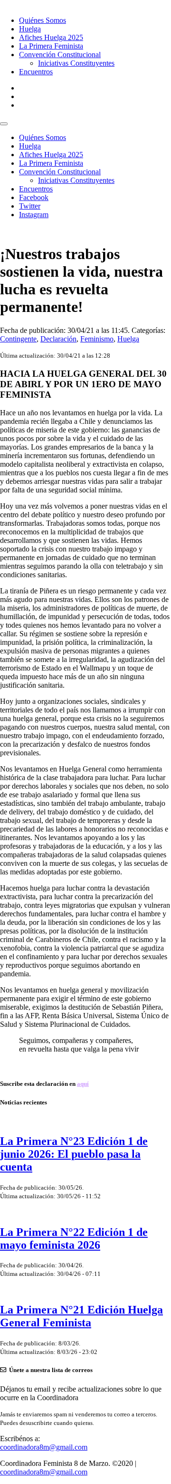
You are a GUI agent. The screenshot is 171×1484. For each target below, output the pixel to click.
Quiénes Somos (42, 20)
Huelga (30, 29)
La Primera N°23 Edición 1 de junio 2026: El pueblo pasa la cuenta (74, 1154)
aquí (83, 1083)
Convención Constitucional (60, 54)
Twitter (29, 206)
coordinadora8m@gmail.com (43, 1447)
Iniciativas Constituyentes (76, 63)
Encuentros (36, 72)
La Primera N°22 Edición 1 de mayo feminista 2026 (74, 1238)
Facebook (33, 197)
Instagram (33, 215)
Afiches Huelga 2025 (51, 37)
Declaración (58, 339)
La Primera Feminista (51, 46)
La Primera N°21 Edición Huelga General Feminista (81, 1316)
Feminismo (97, 339)
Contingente (18, 339)
